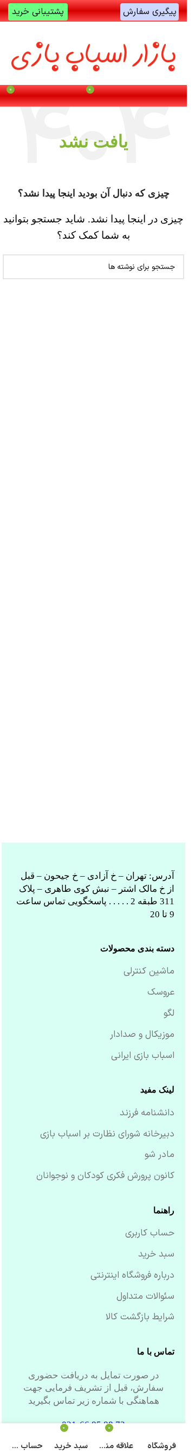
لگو (169, 1014)
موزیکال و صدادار (142, 1035)
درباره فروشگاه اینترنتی (132, 1276)
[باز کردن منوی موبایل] (172, 96)
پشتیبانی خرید (38, 11)
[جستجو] (15, 266)
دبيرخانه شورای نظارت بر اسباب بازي (107, 1134)
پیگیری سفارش (150, 11)
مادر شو (159, 1155)
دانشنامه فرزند (147, 1113)
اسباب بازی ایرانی (142, 1056)
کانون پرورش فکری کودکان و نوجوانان (105, 1176)
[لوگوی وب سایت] (93, 53)
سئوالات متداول (145, 1297)
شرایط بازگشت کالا (140, 1317)
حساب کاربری (149, 1233)
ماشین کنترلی (148, 971)
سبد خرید (156, 1254)
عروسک (160, 993)
